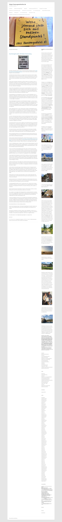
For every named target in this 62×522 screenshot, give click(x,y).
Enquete (50, 490)
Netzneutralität (48, 495)
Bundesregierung (46, 487)
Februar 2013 (43, 438)
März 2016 (42, 419)
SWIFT (48, 498)
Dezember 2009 (43, 478)
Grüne (46, 491)
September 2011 (43, 457)
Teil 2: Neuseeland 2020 (36, 10)
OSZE (46, 496)
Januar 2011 (43, 465)
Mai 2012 (42, 448)
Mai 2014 (42, 427)
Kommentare (43, 512)
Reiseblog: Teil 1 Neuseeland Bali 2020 (14, 10)
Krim (51, 494)
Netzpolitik (43, 496)
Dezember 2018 (43, 406)
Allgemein (21, 219)
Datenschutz (16, 12)
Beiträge (42, 510)
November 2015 (43, 420)
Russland (51, 497)
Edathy (46, 490)
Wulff (42, 503)
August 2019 (43, 401)
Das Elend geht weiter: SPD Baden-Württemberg (20, 53)
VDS (42, 500)
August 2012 (43, 445)
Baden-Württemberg (33, 219)
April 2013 (42, 437)
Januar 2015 (43, 424)
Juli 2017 (42, 411)
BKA (42, 487)
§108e (42, 504)
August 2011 (43, 458)
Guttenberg (44, 492)
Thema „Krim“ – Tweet (32, 12)
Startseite (10, 8)
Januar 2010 (43, 477)
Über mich (25, 8)
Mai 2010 (42, 473)
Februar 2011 (43, 464)
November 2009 (43, 479)
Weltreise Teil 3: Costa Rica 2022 (26, 10)
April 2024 (42, 397)
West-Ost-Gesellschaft (45, 69)
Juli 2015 (42, 422)
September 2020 (43, 398)
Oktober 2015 (43, 421)
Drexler (10, 220)
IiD (47, 492)
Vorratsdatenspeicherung (46, 502)
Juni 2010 (42, 472)
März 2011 (42, 463)
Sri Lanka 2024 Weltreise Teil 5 (33, 8)
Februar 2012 (43, 451)
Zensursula (46, 503)
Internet (43, 493)
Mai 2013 (42, 436)
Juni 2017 (42, 412)
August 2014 (43, 426)
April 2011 (42, 462)
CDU (50, 488)
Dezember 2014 (43, 425)
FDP (43, 491)
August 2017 (43, 410)
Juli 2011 (42, 459)
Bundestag (44, 488)
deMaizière (51, 489)
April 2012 (42, 449)
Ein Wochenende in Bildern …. (46, 10)
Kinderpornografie (45, 494)
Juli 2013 (42, 435)
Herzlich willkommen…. (44, 374)
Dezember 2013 (43, 432)
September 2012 (43, 444)
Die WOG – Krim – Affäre (45, 335)
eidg (48, 490)
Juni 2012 (42, 447)
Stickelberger (26, 220)
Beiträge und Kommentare (18, 8)
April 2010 (42, 474)
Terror (50, 498)
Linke (42, 495)
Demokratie (43, 490)
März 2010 (42, 475)
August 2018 (43, 408)
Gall (11, 220)
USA (51, 499)
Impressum (10, 12)
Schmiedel (21, 220)
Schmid (18, 220)
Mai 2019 (42, 402)
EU (42, 491)
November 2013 (43, 433)
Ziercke (50, 503)
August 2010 (43, 471)
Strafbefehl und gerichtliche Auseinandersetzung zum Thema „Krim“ (19, 14)
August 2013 (43, 434)
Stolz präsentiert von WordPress (13, 518)
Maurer (16, 220)
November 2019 (43, 400)
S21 (41, 498)
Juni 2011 (42, 460)
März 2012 (42, 450)
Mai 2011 (42, 461)
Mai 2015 (42, 423)
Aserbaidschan (43, 486)
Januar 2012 (43, 452)
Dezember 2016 (43, 414)
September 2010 (43, 470)
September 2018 (43, 407)
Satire (43, 498)
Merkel (45, 495)
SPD (23, 220)
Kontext (14, 220)
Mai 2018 (42, 409)
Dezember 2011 (43, 453)
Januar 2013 (43, 439)
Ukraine (43, 499)
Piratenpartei (45, 497)
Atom (46, 486)
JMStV (48, 493)
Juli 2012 (42, 446)
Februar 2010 (43, 476)
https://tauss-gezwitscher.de (17, 4)
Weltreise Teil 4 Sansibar (43, 8)
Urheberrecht (48, 499)
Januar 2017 (43, 413)
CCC (48, 488)
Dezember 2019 (43, 399)
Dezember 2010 (43, 466)
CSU (42, 489)
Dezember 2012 (43, 440)
